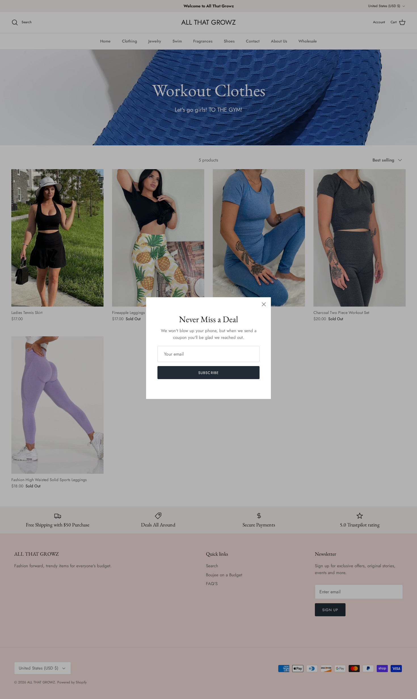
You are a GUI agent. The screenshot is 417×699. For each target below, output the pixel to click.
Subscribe (208, 372)
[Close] (264, 304)
